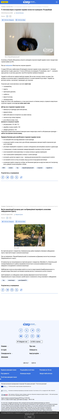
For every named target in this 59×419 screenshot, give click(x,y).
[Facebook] (2, 177)
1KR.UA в (9, 20)
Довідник (4, 357)
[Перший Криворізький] (29, 2)
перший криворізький (27, 167)
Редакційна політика (27, 370)
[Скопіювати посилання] (21, 177)
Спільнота (33, 350)
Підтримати (4, 2)
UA (7, 16)
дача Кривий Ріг (22, 280)
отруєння (39, 167)
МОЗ (4, 167)
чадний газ (49, 167)
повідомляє (8, 65)
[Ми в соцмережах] (21, 330)
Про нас (32, 346)
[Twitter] (16, 177)
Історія (3, 350)
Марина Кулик (19, 214)
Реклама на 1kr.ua (45, 370)
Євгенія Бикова (20, 13)
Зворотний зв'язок (46, 373)
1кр (17, 167)
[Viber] (12, 177)
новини (11, 167)
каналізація (11, 280)
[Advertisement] (29, 193)
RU (10, 16)
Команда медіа (25, 373)
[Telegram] (7, 177)
